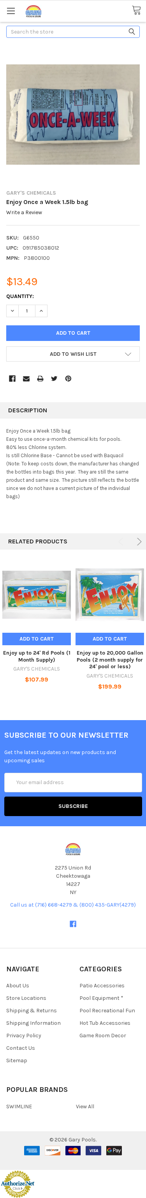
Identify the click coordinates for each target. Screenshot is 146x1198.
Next (138, 542)
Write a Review (24, 212)
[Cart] (139, 10)
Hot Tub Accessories (104, 1023)
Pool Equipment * (101, 998)
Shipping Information (33, 1023)
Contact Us (20, 1048)
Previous (122, 542)
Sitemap (16, 1060)
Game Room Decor (102, 1035)
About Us (17, 985)
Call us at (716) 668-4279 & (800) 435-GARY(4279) (73, 905)
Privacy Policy (23, 1035)
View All (85, 1106)
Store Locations (26, 998)
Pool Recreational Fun (107, 1010)
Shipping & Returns (31, 1010)
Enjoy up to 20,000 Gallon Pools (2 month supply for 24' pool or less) (110, 660)
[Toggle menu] (10, 10)
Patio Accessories (102, 985)
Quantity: (20, 296)
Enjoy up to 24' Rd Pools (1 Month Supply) (36, 656)
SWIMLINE (19, 1106)
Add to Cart (36, 638)
